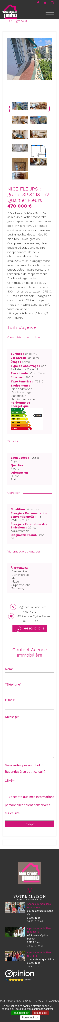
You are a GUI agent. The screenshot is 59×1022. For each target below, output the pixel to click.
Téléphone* (13, 684)
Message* (12, 717)
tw (45, 2)
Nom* (9, 669)
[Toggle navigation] (50, 14)
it (52, 2)
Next (49, 109)
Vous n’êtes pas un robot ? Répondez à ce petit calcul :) (25, 768)
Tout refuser (40, 1012)
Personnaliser (30, 1017)
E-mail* (10, 700)
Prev (9, 109)
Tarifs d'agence (21, 327)
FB (38, 2)
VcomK (43, 1000)
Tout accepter (21, 1012)
